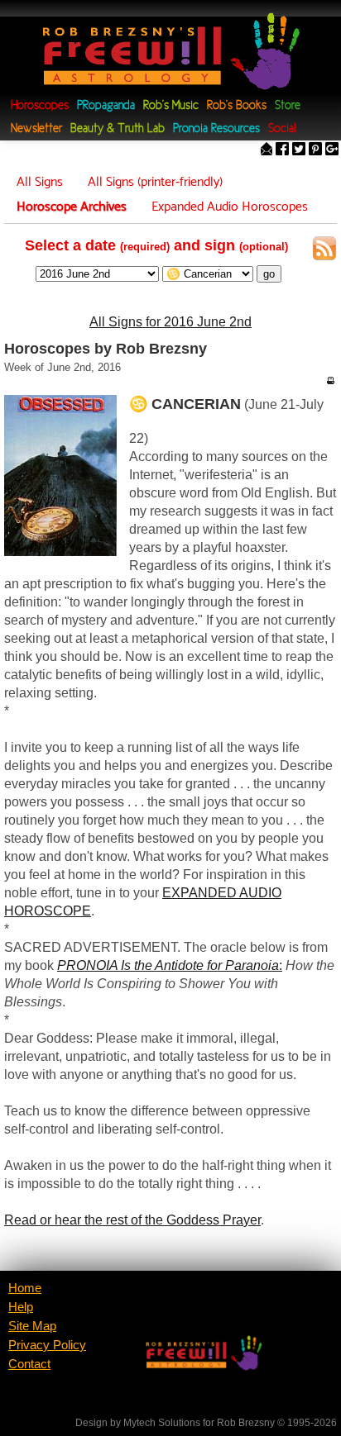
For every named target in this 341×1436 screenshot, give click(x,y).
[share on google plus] (332, 151)
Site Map (32, 1326)
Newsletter (36, 129)
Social (281, 129)
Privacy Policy (47, 1345)
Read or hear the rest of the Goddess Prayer (132, 1220)
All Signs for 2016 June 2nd (170, 322)
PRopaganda (106, 106)
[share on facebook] (282, 151)
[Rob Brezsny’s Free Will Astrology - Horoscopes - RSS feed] (324, 251)
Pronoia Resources (216, 129)
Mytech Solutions (161, 1423)
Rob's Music (171, 106)
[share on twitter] (298, 151)
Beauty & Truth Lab (117, 129)
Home (24, 1288)
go (269, 274)
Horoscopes (40, 106)
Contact (29, 1364)
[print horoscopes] (330, 380)
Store (287, 106)
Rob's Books (237, 106)
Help (20, 1307)
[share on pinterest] (315, 151)
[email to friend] (266, 151)
